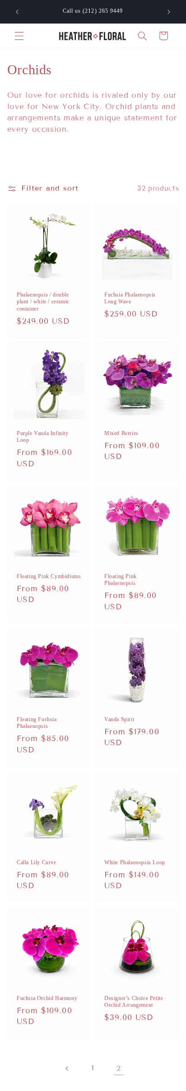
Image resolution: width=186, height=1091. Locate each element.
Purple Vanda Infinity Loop (43, 437)
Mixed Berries (121, 433)
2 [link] (118, 1068)
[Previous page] (67, 1068)
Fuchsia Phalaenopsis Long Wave (130, 298)
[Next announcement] (169, 12)
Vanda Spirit (119, 719)
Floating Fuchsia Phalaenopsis (37, 723)
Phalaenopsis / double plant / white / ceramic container (43, 301)
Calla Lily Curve (36, 862)
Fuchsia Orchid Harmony (47, 998)
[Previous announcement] (17, 12)
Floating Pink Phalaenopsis (120, 580)
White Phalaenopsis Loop (134, 862)
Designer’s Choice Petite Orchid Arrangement (133, 1002)
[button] (19, 35)
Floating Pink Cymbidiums (49, 576)
